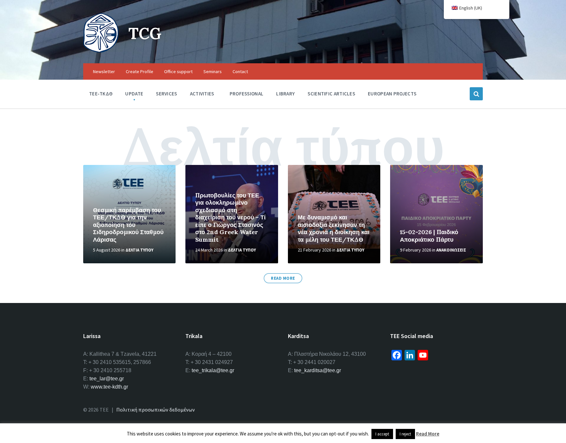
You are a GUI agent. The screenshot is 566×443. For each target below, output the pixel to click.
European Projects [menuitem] (392, 94)
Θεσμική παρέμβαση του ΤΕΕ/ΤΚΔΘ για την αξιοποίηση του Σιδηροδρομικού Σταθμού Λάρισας (128, 224)
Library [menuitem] (285, 94)
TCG (144, 33)
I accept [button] (382, 434)
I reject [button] (405, 434)
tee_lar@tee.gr (106, 378)
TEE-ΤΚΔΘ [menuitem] (100, 94)
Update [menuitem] (134, 94)
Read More (283, 278)
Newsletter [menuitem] (104, 71)
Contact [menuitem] (240, 71)
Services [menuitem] (166, 94)
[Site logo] (101, 50)
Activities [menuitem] (202, 94)
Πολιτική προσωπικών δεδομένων (155, 409)
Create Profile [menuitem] (139, 71)
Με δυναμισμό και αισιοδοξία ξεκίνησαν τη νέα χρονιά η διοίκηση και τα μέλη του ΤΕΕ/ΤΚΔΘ (333, 228)
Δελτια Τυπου (139, 250)
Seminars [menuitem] (212, 71)
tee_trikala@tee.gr (213, 370)
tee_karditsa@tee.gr (317, 370)
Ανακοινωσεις (451, 250)
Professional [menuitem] (247, 94)
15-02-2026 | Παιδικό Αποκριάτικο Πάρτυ (429, 235)
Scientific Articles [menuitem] (331, 94)
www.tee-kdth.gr (109, 387)
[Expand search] (476, 93)
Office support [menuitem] (178, 71)
